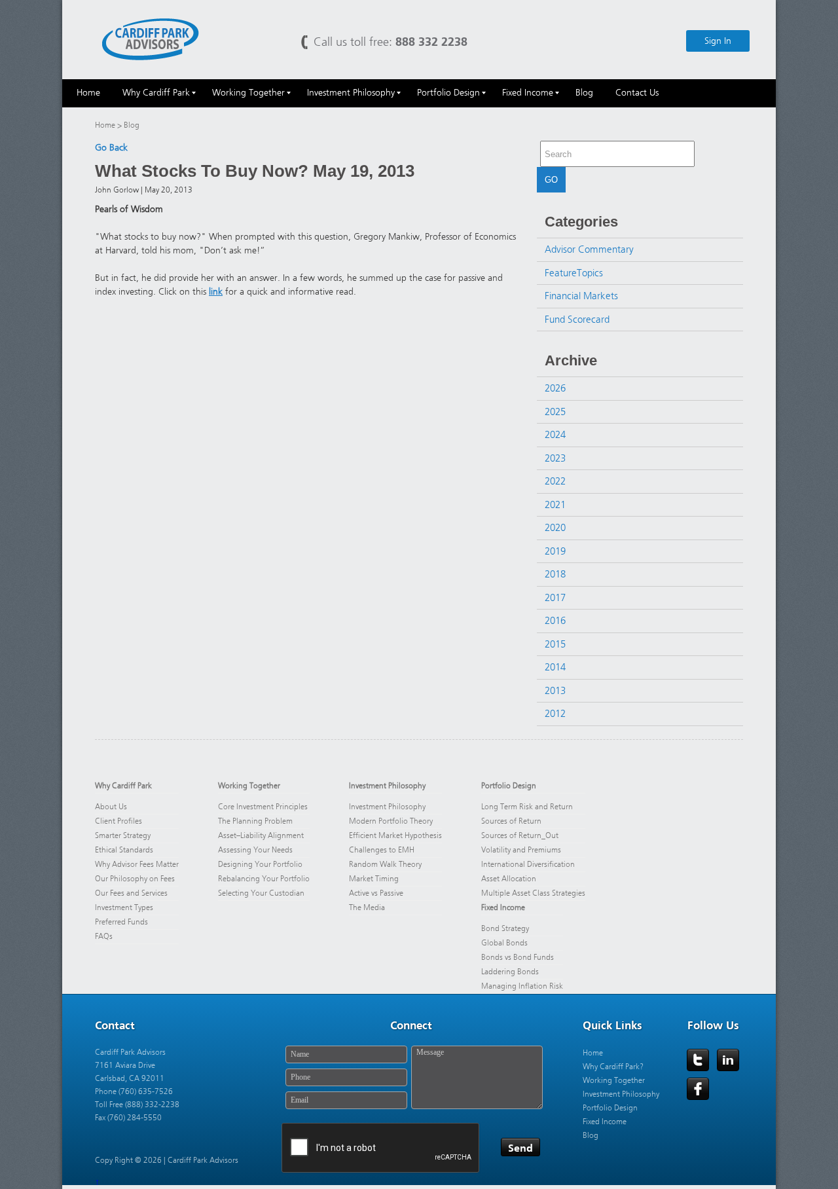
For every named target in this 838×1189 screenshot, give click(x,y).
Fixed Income (503, 907)
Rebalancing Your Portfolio (264, 878)
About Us (111, 806)
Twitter (697, 1060)
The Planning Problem (255, 821)
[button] (700, 154)
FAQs (104, 936)
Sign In (717, 40)
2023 (555, 458)
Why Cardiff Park (123, 785)
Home (105, 125)
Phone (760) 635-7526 (134, 1091)
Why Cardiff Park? (613, 1066)
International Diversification (528, 864)
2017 (555, 598)
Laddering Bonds (510, 971)
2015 (555, 644)
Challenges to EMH (381, 849)
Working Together (249, 785)
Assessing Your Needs (255, 849)
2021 (555, 505)
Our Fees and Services (131, 893)
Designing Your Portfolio (260, 864)
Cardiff (150, 38)
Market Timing (374, 878)
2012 (555, 714)
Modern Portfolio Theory (391, 821)
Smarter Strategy (123, 835)
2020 (555, 528)
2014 (555, 667)
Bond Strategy (505, 928)
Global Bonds (504, 942)
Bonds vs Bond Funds (517, 957)
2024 (555, 435)
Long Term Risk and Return (527, 806)
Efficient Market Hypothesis (395, 835)
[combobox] (617, 154)
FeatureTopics (574, 273)
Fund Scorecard (577, 319)
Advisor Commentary (589, 249)
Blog (590, 1135)
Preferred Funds (121, 921)
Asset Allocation (508, 878)
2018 (555, 574)
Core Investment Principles (263, 806)
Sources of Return (511, 821)
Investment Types (124, 907)
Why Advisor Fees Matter (137, 864)
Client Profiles (118, 821)
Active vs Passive (376, 893)
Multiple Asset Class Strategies (533, 893)
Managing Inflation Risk (522, 986)
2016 (555, 621)
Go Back (111, 147)
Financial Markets (581, 296)
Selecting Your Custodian (261, 893)
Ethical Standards (124, 849)
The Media (367, 907)
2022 (555, 481)
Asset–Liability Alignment (261, 835)
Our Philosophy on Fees (136, 878)
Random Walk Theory (385, 864)
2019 (555, 551)
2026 (555, 388)
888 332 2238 (431, 41)
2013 (555, 691)
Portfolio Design (508, 785)
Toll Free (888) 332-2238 (137, 1104)
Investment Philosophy (387, 785)
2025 (555, 412)
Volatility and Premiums (521, 849)
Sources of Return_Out (519, 835)
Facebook (697, 1088)
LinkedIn (728, 1060)
